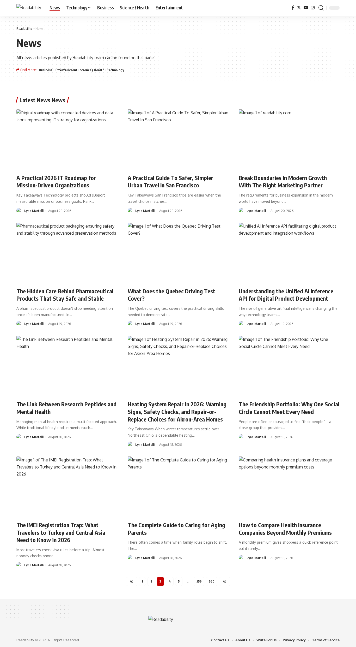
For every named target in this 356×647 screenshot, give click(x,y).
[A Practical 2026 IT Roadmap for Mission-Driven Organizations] (66, 139)
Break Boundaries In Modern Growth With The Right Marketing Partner (283, 181)
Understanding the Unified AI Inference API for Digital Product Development (286, 294)
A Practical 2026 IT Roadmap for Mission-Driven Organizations (56, 181)
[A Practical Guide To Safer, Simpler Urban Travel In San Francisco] (178, 139)
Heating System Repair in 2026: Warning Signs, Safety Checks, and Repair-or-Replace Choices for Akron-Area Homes (177, 411)
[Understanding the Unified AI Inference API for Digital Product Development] (289, 253)
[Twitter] (299, 7)
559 (199, 581)
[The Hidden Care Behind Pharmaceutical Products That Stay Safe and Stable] (66, 253)
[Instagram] (313, 7)
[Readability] (28, 7)
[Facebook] (293, 7)
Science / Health (92, 70)
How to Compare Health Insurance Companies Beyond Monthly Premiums (285, 528)
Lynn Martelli (34, 211)
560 (211, 581)
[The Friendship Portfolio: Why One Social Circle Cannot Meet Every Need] (289, 366)
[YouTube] (306, 7)
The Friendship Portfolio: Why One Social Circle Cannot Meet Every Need (289, 407)
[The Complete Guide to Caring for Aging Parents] (178, 486)
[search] (321, 7)
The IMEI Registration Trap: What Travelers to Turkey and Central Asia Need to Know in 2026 (60, 532)
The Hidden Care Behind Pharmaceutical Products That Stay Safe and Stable (64, 294)
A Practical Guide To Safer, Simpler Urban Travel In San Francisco (170, 181)
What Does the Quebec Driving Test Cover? (171, 294)
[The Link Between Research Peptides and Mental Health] (66, 366)
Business (45, 70)
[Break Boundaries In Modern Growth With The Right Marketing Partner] (289, 139)
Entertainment (65, 70)
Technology (115, 70)
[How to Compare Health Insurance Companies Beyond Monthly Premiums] (289, 486)
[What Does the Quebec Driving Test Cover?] (178, 253)
